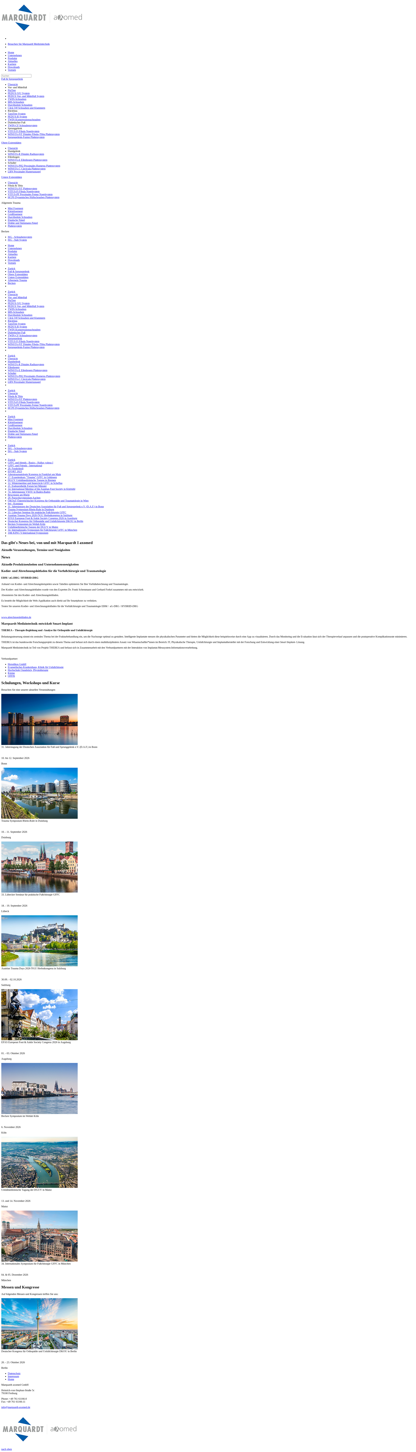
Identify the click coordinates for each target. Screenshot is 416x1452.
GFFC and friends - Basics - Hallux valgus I (30, 462)
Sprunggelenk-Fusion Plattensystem (26, 137)
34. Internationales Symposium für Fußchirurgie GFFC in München (42, 530)
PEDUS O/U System (19, 93)
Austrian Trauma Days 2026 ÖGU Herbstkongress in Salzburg (40, 515)
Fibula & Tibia (15, 396)
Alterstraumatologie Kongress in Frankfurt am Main (34, 474)
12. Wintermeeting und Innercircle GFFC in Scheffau (35, 483)
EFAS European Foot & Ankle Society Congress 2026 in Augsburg (42, 518)
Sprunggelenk (15, 338)
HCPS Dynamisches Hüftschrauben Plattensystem (33, 197)
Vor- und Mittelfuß (17, 297)
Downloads (14, 67)
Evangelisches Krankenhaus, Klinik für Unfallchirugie (36, 667)
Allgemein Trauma (17, 280)
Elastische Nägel (16, 220)
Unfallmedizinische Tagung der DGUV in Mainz (33, 527)
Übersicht (13, 84)
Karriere (12, 64)
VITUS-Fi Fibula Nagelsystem (23, 191)
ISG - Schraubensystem (20, 237)
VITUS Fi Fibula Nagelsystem (23, 131)
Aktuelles (13, 61)
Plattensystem (15, 226)
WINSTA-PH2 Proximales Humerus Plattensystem (34, 165)
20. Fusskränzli (15, 468)
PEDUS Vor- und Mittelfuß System (26, 96)
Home (11, 52)
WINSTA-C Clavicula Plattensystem (27, 168)
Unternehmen (15, 55)
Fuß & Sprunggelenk (12, 79)
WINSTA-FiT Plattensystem (22, 188)
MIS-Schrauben (16, 102)
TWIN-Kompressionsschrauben (24, 119)
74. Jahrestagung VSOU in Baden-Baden (29, 492)
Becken (12, 283)
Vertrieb (12, 70)
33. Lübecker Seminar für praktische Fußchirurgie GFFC (37, 512)
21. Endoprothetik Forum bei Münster (27, 486)
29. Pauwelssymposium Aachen (24, 497)
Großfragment (15, 214)
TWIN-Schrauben (17, 99)
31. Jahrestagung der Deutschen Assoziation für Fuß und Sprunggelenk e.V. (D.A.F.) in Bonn (56, 506)
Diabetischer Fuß (16, 332)
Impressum (13, 1376)
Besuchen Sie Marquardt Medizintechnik (29, 44)
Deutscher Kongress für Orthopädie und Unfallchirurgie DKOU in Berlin (45, 521)
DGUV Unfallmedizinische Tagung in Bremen (32, 480)
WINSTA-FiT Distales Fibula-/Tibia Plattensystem (34, 134)
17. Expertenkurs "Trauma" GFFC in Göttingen (32, 477)
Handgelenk (14, 361)
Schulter (12, 373)
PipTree (12, 90)
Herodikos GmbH (17, 664)
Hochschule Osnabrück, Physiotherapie (28, 670)
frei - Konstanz (15, 503)
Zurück (11, 268)
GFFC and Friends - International (25, 465)
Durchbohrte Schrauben (20, 105)
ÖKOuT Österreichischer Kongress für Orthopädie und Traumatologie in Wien (48, 500)
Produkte (12, 58)
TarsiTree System (17, 113)
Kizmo (11, 673)
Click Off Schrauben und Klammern (26, 107)
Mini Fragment (15, 208)
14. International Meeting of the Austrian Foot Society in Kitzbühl (41, 489)
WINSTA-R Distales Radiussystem (26, 154)
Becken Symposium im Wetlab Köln (26, 524)
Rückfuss (12, 320)
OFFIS (11, 676)
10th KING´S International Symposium (28, 532)
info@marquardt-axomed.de (15, 1407)
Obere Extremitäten (11, 142)
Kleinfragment (15, 211)
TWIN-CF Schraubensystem (22, 125)
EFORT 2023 (15, 471)
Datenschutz (14, 1373)
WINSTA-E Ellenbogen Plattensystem (27, 160)
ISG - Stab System (17, 240)
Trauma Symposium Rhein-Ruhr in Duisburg (31, 509)
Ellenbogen (14, 367)
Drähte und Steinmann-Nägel (23, 223)
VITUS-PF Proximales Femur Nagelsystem (30, 194)
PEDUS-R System (17, 116)
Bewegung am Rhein (19, 494)
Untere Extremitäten (11, 177)
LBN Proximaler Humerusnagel (24, 171)
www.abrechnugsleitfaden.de (16, 617)
